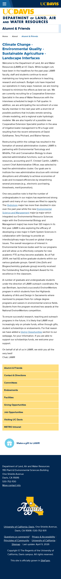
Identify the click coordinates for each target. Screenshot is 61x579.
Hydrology (12, 205)
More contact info (11, 485)
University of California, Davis (19, 526)
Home (5, 36)
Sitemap (16, 544)
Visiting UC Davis (13, 419)
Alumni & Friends (13, 368)
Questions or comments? (16, 536)
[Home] (29, 15)
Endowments (11, 390)
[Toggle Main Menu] (4, 4)
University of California (43, 540)
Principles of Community (16, 540)
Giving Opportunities (31, 332)
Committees (10, 382)
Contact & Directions (15, 375)
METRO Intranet (12, 427)
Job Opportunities (13, 412)
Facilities (9, 397)
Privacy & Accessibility (43, 536)
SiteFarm (45, 560)
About (15, 36)
